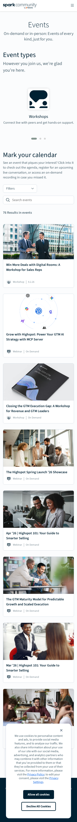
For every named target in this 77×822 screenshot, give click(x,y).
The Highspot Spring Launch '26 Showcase (36, 472)
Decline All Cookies (38, 806)
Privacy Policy (35, 774)
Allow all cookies (39, 794)
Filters (10, 188)
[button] (61, 730)
